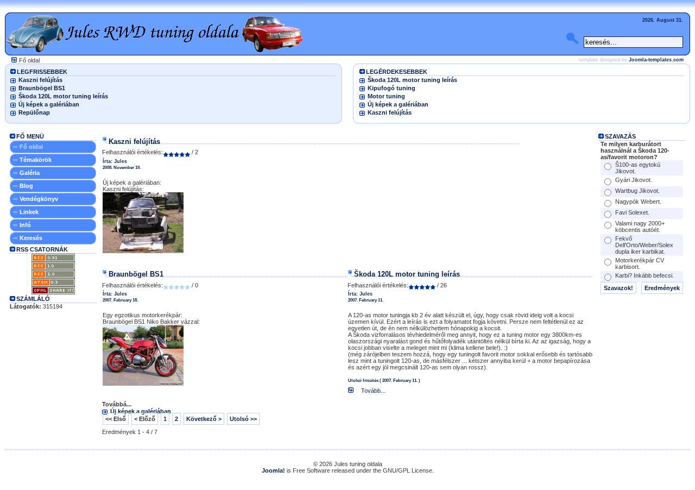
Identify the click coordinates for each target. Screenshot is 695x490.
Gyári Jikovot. (633, 180)
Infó (25, 225)
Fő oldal (31, 146)
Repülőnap (34, 112)
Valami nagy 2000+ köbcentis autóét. (640, 226)
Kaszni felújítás (40, 80)
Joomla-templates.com (656, 59)
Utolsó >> (243, 419)
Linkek (29, 212)
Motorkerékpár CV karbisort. (639, 263)
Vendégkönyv (39, 199)
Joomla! (273, 470)
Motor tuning (386, 96)
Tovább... (372, 390)
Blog (26, 186)
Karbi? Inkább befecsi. (644, 275)
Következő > (204, 419)
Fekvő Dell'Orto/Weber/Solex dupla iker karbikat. (644, 245)
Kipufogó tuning (391, 88)
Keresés (31, 238)
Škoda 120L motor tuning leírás (63, 96)
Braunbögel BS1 (41, 88)
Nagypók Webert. (638, 201)
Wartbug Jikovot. (637, 190)
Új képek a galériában (48, 104)
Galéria (30, 172)
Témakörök (36, 159)
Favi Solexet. (632, 212)
